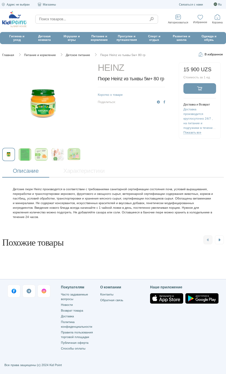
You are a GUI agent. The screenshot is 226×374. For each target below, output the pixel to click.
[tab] (25, 171)
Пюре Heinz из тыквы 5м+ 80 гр (122, 55)
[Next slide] (219, 239)
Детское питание (78, 55)
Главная (8, 55)
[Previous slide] (207, 239)
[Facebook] (164, 102)
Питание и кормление (40, 55)
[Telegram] (158, 102)
